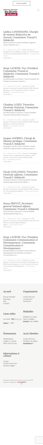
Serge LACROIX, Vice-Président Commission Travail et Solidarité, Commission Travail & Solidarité (21, 72)
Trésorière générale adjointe (14, 191)
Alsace (24, 50)
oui (28, 54)
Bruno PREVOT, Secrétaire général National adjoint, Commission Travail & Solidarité (21, 206)
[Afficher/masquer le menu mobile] (38, 10)
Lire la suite (6, 58)
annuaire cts (30, 50)
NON (24, 54)
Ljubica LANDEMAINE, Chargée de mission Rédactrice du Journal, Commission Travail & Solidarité (20, 36)
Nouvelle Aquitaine (12, 264)
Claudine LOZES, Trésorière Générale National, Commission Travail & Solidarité (20, 107)
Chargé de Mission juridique (21, 155)
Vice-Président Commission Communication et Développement (20, 265)
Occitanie (36, 189)
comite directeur (34, 52)
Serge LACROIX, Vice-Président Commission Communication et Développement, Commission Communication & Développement (20, 242)
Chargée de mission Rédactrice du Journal (15, 52)
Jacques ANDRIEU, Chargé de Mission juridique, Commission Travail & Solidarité (20, 141)
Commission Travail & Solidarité (12, 54)
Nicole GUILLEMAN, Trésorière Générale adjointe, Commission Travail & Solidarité (20, 174)
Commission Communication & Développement (24, 262)
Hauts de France (34, 221)
